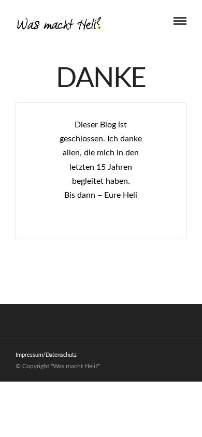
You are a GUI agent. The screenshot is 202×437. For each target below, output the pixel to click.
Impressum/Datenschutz (46, 355)
